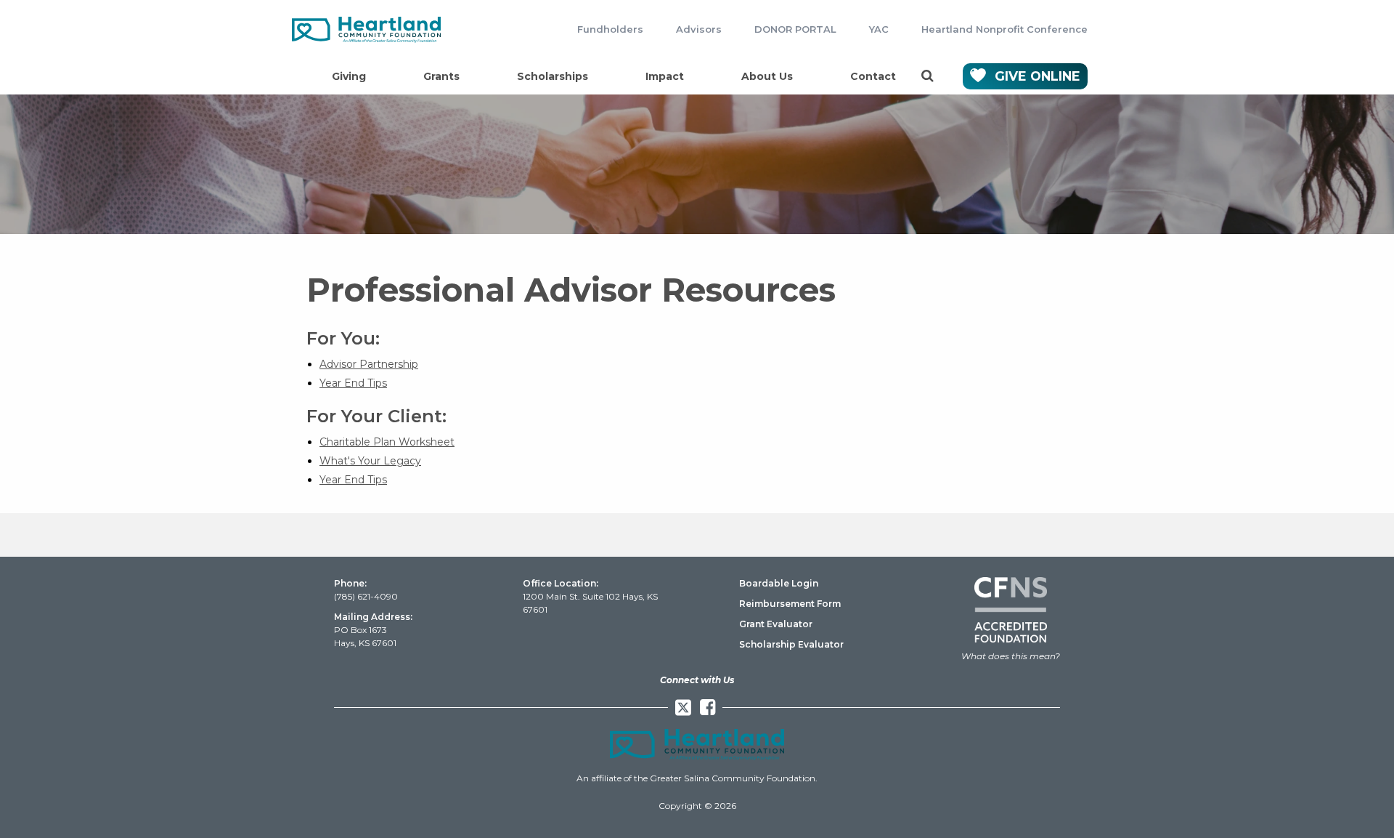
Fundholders (610, 29)
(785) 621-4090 (366, 596)
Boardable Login (778, 583)
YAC (879, 29)
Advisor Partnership (368, 364)
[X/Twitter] (683, 707)
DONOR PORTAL (795, 29)
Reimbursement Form (790, 603)
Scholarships (552, 76)
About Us (767, 76)
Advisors (699, 29)
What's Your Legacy (370, 460)
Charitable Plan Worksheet (387, 441)
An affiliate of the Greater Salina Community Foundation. (697, 778)
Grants (441, 76)
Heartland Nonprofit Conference (1004, 29)
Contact (873, 76)
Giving (349, 76)
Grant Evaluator (775, 624)
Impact (664, 76)
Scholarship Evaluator (791, 644)
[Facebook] (707, 707)
